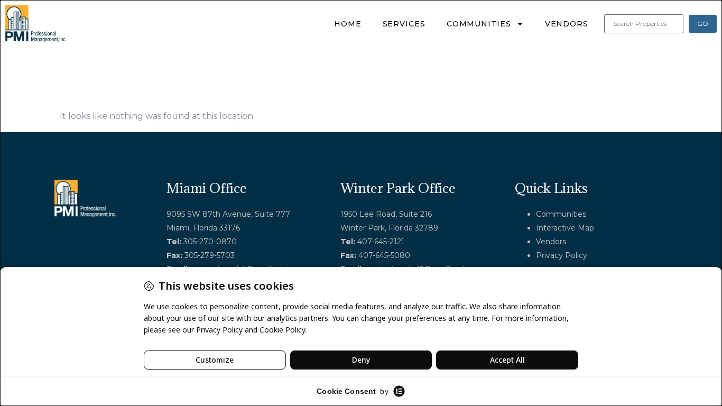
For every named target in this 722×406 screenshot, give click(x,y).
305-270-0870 (210, 241)
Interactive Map (565, 228)
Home (348, 24)
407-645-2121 (380, 241)
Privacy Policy (561, 255)
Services (404, 24)
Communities (479, 24)
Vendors (566, 24)
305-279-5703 (209, 255)
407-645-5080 (384, 255)
